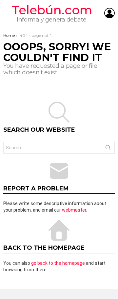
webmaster (74, 210)
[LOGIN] (109, 13)
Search (108, 149)
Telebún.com (52, 10)
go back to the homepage (58, 263)
